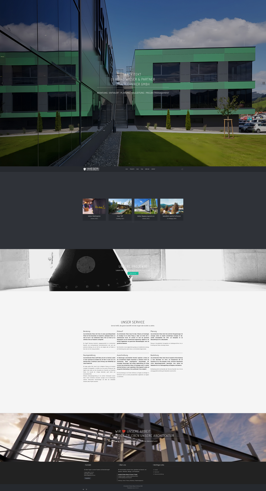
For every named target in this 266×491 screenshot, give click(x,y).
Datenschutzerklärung (159, 474)
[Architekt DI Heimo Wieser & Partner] (91, 169)
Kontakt (156, 469)
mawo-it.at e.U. (135, 488)
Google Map (87, 478)
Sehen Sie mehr (133, 273)
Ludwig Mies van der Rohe (133, 443)
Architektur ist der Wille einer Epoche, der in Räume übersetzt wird (133, 441)
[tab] (129, 163)
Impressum (156, 472)
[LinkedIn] (83, 489)
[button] (2, 83)
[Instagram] (86, 489)
